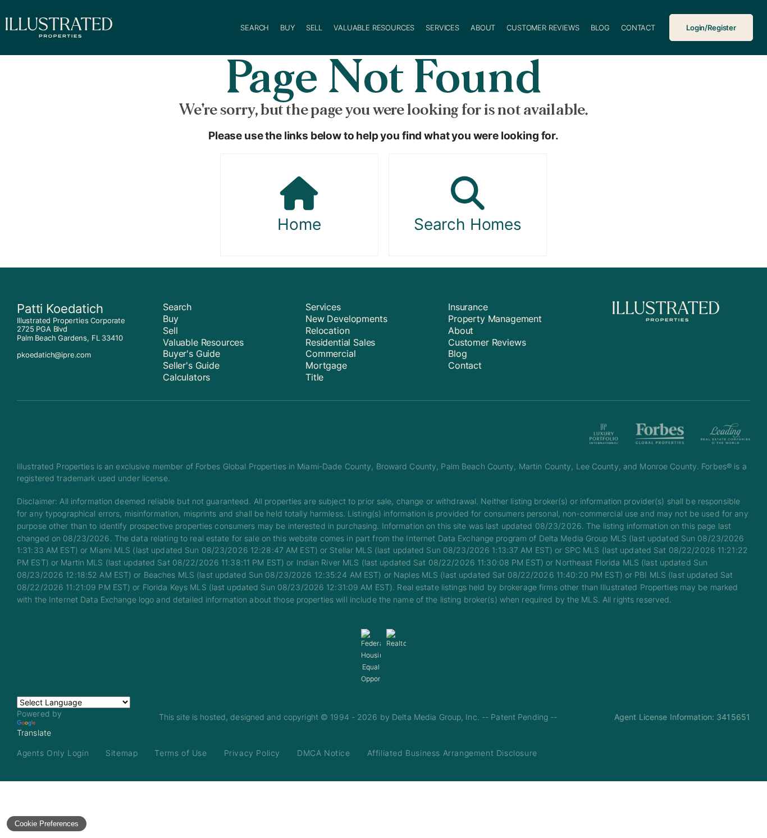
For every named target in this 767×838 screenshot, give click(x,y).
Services (442, 27)
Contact (638, 27)
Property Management (495, 318)
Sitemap (122, 753)
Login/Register (711, 27)
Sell (314, 27)
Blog (600, 27)
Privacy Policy (252, 753)
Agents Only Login (53, 753)
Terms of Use (180, 753)
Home (299, 224)
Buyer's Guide (191, 353)
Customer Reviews (542, 27)
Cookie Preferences (47, 823)
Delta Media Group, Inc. (436, 717)
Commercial (330, 353)
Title (314, 377)
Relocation (327, 330)
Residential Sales (340, 342)
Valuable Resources (374, 27)
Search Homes (468, 224)
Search (254, 27)
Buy (287, 27)
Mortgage (326, 365)
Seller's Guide (191, 365)
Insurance (468, 306)
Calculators (186, 377)
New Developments (346, 318)
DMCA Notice (323, 753)
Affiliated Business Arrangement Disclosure (452, 753)
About (483, 27)
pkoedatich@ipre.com (54, 354)
